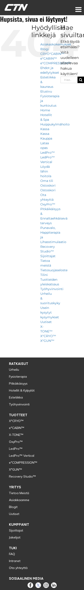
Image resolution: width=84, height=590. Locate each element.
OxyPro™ (47, 204)
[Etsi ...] (69, 79)
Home (45, 110)
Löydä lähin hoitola (45, 171)
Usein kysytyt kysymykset (49, 312)
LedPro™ (47, 153)
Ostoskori (48, 185)
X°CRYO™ (48, 336)
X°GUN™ (47, 341)
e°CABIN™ (48, 58)
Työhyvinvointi (51, 289)
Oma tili (46, 181)
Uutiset (46, 322)
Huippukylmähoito (55, 124)
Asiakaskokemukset (55, 44)
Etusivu (46, 91)
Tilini (44, 275)
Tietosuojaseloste (53, 270)
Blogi (44, 49)
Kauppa (46, 138)
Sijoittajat (48, 256)
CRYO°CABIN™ (52, 54)
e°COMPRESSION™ (55, 63)
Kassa (44, 129)
